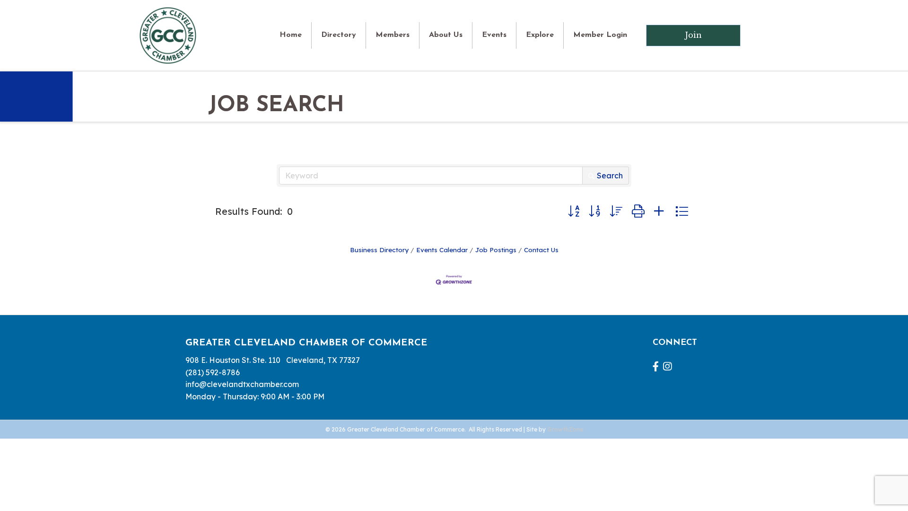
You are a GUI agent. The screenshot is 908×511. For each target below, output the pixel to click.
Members (392, 35)
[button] (573, 211)
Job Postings (495, 250)
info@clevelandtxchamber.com (242, 384)
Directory (338, 35)
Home (290, 35)
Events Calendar (442, 250)
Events (494, 35)
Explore (540, 35)
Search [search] (610, 175)
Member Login (600, 35)
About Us (446, 35)
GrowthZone (565, 429)
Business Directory (379, 250)
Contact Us (541, 250)
